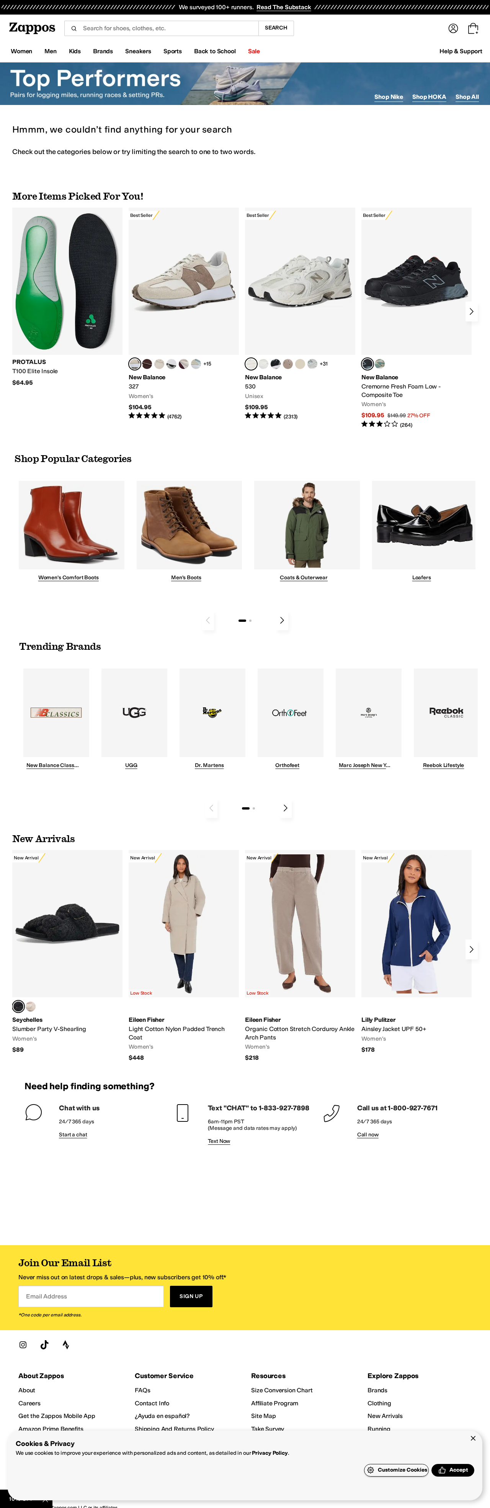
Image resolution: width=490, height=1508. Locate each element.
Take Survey (267, 1429)
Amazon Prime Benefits (50, 1429)
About (26, 1390)
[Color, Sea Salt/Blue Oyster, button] (263, 364)
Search (276, 28)
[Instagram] (23, 1344)
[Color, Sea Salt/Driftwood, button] (288, 364)
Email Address (46, 1296)
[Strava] (65, 1344)
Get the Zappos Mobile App (56, 1415)
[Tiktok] (44, 1344)
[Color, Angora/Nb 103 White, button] (196, 364)
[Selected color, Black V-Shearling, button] (18, 1006)
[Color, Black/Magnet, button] (276, 364)
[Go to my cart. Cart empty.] (473, 28)
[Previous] (208, 620)
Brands (377, 1390)
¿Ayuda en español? (162, 1415)
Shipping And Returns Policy (174, 1429)
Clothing (379, 1403)
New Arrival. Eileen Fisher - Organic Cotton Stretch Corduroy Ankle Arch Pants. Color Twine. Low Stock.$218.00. (300, 956)
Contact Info (152, 1403)
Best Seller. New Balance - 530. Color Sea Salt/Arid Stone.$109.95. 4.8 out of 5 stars (300, 314)
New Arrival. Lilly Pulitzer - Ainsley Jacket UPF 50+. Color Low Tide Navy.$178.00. (416, 952)
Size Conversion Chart (282, 1390)
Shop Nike (388, 96)
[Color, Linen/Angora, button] (159, 364)
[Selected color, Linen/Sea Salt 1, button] (135, 364)
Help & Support (460, 51)
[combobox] (161, 28)
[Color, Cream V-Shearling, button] (30, 1006)
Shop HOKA (429, 96)
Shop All (467, 96)
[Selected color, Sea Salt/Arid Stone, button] (251, 364)
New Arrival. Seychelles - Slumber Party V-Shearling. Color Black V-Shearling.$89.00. (67, 952)
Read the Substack (283, 7)
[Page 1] (242, 621)
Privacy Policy (269, 1453)
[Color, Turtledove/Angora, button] (300, 364)
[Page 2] (250, 621)
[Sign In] (453, 28)
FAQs (142, 1390)
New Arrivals (385, 1415)
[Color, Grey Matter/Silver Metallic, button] (312, 364)
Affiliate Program (274, 1403)
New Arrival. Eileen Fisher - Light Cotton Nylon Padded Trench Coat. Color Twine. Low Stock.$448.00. (184, 956)
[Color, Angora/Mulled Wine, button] (184, 364)
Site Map (263, 1415)
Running (379, 1429)
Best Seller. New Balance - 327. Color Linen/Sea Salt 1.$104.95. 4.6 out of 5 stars (184, 314)
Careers (29, 1403)
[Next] (472, 311)
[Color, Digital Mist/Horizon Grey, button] (171, 364)
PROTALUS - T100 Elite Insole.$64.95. (67, 297)
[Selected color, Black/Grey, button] (367, 364)
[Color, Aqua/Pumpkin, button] (380, 364)
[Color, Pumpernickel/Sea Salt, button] (147, 364)
